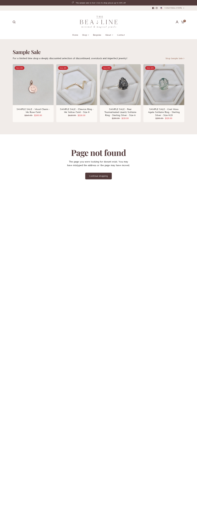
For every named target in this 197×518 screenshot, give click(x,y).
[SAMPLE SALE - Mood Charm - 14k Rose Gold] (33, 84)
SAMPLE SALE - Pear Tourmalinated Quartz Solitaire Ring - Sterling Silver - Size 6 (120, 112)
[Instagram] (156, 8)
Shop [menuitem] (84, 35)
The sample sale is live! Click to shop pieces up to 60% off (101, 3)
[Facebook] (153, 8)
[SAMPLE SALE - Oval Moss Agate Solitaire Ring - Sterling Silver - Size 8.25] (163, 84)
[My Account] (177, 22)
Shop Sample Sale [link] (174, 59)
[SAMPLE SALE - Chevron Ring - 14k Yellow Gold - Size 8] (76, 84)
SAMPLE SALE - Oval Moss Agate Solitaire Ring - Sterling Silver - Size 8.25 (164, 112)
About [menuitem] (108, 35)
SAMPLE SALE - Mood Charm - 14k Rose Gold (33, 110)
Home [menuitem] (75, 35)
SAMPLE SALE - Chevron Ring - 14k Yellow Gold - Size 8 (77, 110)
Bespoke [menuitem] (97, 35)
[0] (182, 22)
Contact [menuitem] (121, 35)
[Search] (15, 22)
